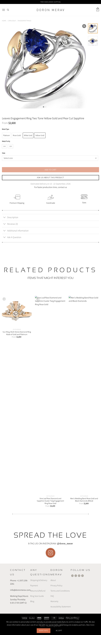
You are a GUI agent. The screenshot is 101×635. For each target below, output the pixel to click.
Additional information (18, 230)
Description (12, 217)
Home (4, 21)
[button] (43, 107)
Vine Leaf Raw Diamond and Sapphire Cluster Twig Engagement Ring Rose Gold (50, 501)
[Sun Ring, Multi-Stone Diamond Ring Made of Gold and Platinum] (16, 311)
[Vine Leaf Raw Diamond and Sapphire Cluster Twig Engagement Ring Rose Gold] (50, 395)
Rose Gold (17, 135)
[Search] (8, 9)
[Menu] (3, 10)
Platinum (6, 135)
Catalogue (12, 21)
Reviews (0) (12, 223)
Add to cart (50, 169)
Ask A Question (14, 237)
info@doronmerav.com (20, 590)
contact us (62, 187)
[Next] (95, 399)
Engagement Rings (24, 21)
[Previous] (5, 399)
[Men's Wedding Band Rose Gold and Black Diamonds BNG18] (84, 395)
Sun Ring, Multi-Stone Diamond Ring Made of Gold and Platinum (17, 333)
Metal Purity (6, 141)
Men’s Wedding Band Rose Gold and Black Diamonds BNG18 (84, 499)
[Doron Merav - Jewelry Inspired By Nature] (50, 10)
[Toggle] (4, 217)
